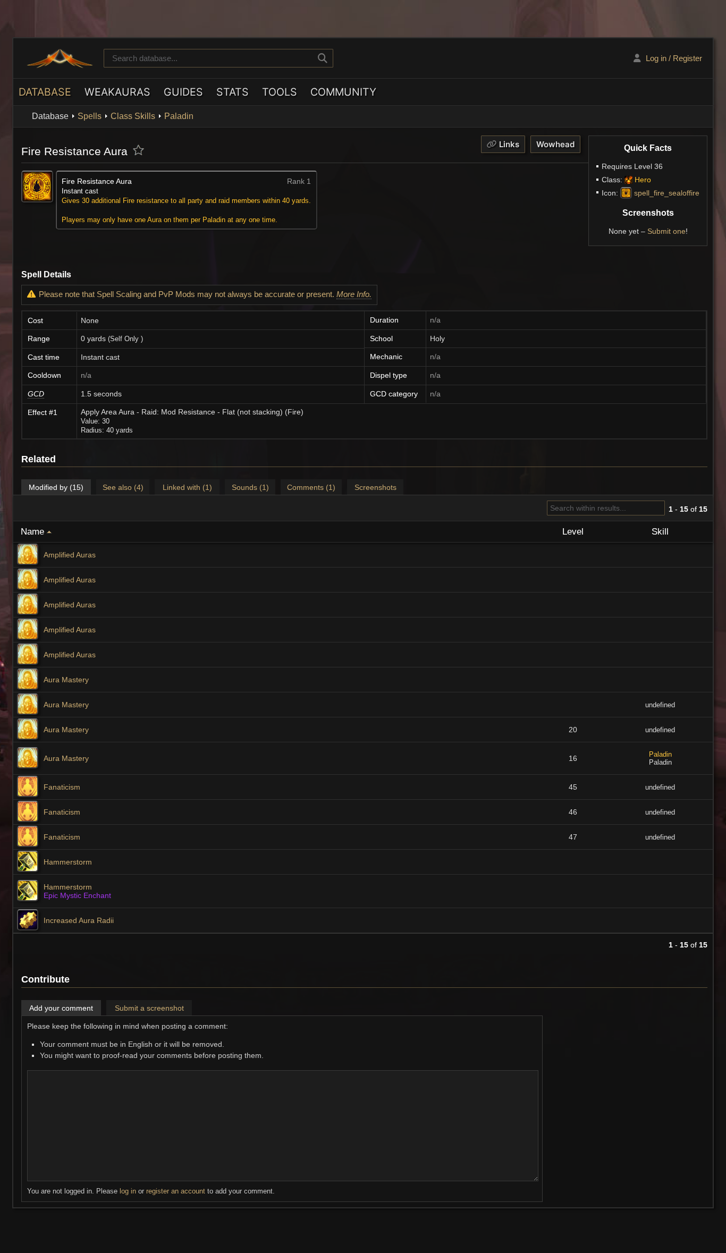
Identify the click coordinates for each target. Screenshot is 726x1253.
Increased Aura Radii (79, 920)
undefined (660, 705)
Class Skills (133, 116)
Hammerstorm (68, 862)
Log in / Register (674, 58)
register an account (175, 1191)
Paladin (178, 116)
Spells (90, 116)
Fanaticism (62, 787)
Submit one (666, 231)
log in (128, 1191)
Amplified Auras (70, 555)
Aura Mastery (66, 679)
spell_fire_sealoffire (666, 193)
